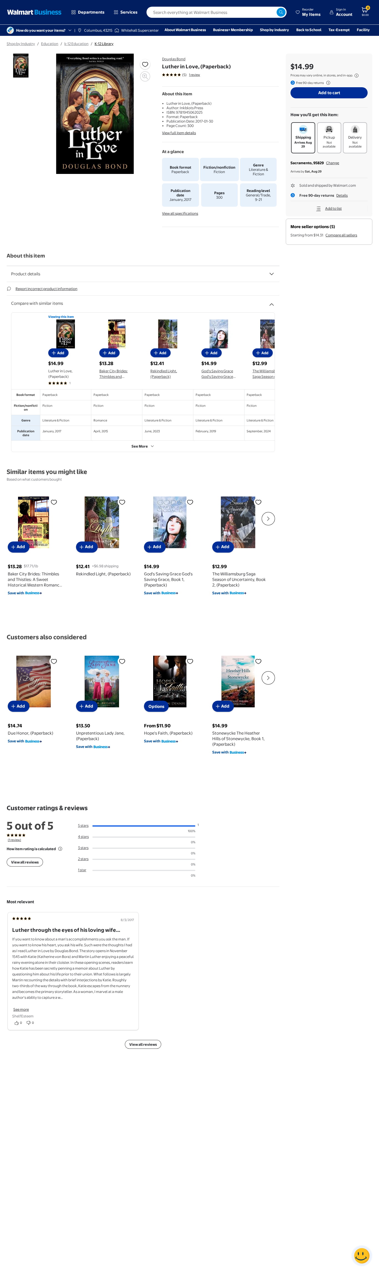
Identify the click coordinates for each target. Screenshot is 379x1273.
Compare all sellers (341, 235)
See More (140, 446)
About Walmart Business (185, 30)
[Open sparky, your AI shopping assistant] (361, 1255)
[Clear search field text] (272, 12)
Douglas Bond (173, 59)
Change (332, 163)
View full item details (179, 133)
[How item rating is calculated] (60, 849)
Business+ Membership (233, 30)
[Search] (281, 12)
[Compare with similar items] (271, 302)
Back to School (308, 30)
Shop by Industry (274, 30)
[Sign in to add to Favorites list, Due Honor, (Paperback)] (53, 661)
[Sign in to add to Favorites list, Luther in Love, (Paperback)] (145, 64)
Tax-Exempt (339, 30)
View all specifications (180, 213)
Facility (363, 30)
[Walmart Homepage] (34, 12)
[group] (181, 75)
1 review (194, 74)
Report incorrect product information (46, 288)
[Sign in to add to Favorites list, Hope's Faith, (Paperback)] (190, 661)
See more (21, 1009)
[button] (308, 12)
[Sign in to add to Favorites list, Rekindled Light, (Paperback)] (122, 502)
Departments (91, 12)
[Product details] (271, 273)
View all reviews (25, 862)
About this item (26, 256)
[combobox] (216, 12)
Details (342, 195)
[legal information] (356, 75)
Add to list (333, 208)
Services (128, 12)
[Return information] (327, 83)
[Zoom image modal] (145, 76)
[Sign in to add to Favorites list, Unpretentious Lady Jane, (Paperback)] (122, 661)
